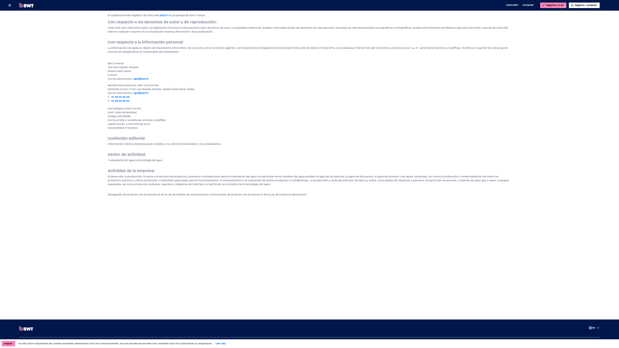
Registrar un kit (555, 5)
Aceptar (8, 343)
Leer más (221, 343)
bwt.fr (164, 15)
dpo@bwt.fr (141, 78)
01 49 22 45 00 (120, 97)
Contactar (528, 5)
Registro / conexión (586, 5)
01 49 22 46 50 (120, 100)
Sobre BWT (512, 5)
